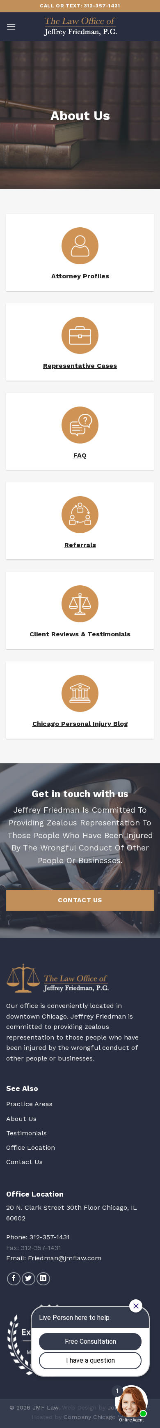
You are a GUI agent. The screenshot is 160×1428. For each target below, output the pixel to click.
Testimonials (26, 1133)
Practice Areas (29, 1104)
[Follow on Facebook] (14, 1279)
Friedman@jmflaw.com (64, 1258)
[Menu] (11, 26)
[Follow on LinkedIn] (43, 1279)
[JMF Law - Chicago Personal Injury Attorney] (80, 26)
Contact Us (24, 1162)
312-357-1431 (50, 1237)
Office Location (30, 1147)
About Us (21, 1119)
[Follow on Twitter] (28, 1279)
